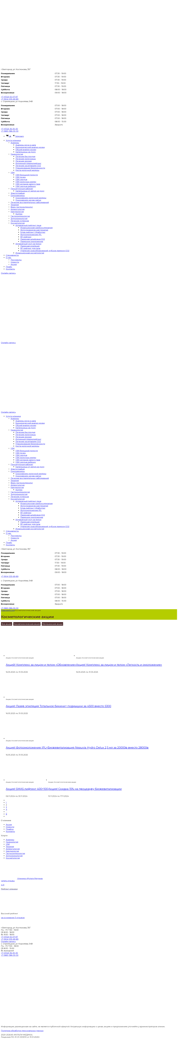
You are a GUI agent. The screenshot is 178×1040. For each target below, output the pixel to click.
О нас (8, 257)
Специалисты (12, 255)
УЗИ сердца (21, 179)
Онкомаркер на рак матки (28, 200)
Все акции (7, 624)
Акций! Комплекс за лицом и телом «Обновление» (41, 664)
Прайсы (10, 829)
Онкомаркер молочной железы (30, 198)
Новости (15, 262)
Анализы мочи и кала (25, 145)
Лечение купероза (20, 221)
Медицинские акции (52, 624)
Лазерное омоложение (31, 241)
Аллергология (17, 209)
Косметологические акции (27, 624)
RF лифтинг (25, 237)
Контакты (10, 269)
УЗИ (13, 172)
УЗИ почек (20, 177)
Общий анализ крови (25, 149)
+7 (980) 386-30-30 (9, 131)
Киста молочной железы (27, 170)
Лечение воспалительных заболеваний (30, 202)
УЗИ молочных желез (25, 182)
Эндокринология (19, 218)
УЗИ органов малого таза (27, 184)
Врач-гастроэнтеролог (22, 207)
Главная (5, 610)
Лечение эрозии (23, 161)
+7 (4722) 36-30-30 (9, 129)
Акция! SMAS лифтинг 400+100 (27, 789)
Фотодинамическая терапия (34, 230)
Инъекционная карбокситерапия (36, 228)
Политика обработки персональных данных (22, 1030)
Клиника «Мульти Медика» (30, 878)
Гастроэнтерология (20, 216)
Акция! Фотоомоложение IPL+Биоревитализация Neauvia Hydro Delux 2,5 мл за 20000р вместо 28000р (77, 747)
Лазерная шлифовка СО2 (32, 239)
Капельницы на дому (25, 152)
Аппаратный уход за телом (28, 244)
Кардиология (17, 211)
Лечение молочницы (25, 159)
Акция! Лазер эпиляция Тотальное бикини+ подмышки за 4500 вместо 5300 (58, 706)
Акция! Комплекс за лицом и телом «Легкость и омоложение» (119, 664)
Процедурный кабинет (22, 188)
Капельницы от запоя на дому (29, 191)
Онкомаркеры (18, 195)
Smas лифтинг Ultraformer (32, 232)
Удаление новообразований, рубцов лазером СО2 (44, 250)
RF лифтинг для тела (30, 248)
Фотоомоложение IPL (31, 234)
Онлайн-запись (8, 273)
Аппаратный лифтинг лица (28, 225)
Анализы (15, 143)
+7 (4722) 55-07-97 (9, 97)
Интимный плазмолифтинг (28, 163)
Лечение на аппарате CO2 (28, 166)
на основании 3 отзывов (13, 917)
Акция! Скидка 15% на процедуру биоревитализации (85, 789)
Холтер (18, 214)
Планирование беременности (30, 168)
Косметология (18, 223)
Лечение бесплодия (25, 156)
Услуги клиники (13, 140)
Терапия (15, 205)
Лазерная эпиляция (29, 246)
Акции (14, 264)
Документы (16, 260)
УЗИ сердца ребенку (25, 186)
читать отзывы (8, 881)
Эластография (18, 193)
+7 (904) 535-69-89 (9, 99)
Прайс (9, 267)
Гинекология (17, 154)
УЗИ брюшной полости (26, 175)
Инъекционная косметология (29, 253)
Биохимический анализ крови (30, 147)
